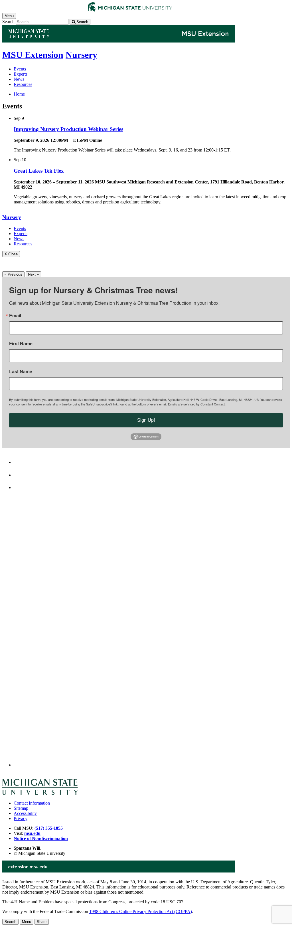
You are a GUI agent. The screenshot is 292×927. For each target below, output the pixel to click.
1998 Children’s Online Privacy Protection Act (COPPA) (140, 911)
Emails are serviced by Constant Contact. (197, 404)
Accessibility (25, 813)
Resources (23, 84)
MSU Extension (32, 55)
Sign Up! (146, 420)
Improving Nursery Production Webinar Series (68, 129)
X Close (11, 254)
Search (8, 21)
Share (41, 922)
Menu (26, 922)
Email (15, 315)
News (19, 79)
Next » (33, 274)
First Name (21, 343)
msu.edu (32, 833)
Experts (20, 74)
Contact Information (32, 803)
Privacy (20, 818)
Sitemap (21, 808)
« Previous (13, 274)
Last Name (20, 371)
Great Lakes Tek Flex (39, 171)
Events (20, 68)
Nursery (81, 55)
